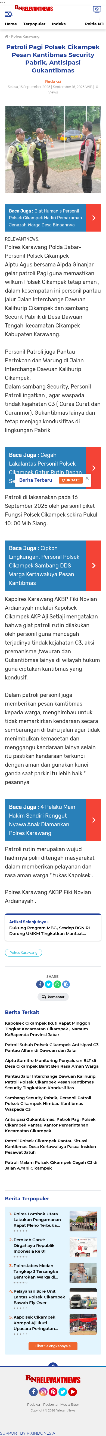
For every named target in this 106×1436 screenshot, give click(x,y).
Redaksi (33, 1404)
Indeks (59, 24)
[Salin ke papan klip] (66, 984)
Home (11, 24)
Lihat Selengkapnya (51, 1346)
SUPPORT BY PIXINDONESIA (27, 1433)
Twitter (65, 1398)
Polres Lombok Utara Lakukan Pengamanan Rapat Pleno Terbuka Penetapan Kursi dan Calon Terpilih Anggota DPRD (37, 1219)
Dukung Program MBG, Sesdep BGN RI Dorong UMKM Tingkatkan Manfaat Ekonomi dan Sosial (49, 930)
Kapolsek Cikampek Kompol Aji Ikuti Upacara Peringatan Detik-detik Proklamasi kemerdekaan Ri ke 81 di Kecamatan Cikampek (39, 1322)
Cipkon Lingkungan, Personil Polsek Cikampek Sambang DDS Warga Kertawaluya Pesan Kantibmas (44, 565)
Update (72, 480)
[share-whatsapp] (57, 984)
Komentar (55, 997)
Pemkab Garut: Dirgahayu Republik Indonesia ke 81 (34, 1245)
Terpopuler (34, 24)
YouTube (76, 1398)
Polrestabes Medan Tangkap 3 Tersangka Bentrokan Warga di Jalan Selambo (36, 1271)
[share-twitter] (48, 984)
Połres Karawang (24, 953)
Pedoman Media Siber (61, 1404)
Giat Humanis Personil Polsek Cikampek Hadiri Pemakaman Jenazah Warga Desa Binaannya (45, 217)
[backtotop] (53, 1367)
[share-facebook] (40, 984)
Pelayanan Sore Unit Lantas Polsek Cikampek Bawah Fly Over (39, 1297)
